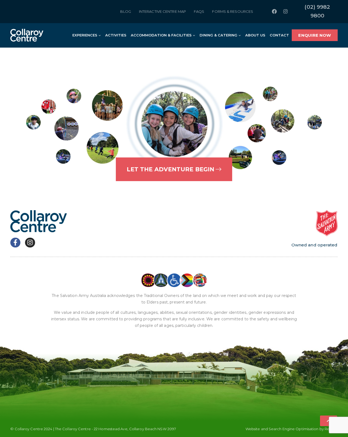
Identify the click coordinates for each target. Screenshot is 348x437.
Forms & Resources (232, 11)
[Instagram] (285, 11)
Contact (279, 35)
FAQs (199, 11)
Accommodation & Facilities (161, 35)
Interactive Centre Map (162, 11)
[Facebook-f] (15, 243)
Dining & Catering (218, 35)
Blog (125, 11)
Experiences (84, 35)
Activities (115, 35)
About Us (255, 35)
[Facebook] (274, 11)
